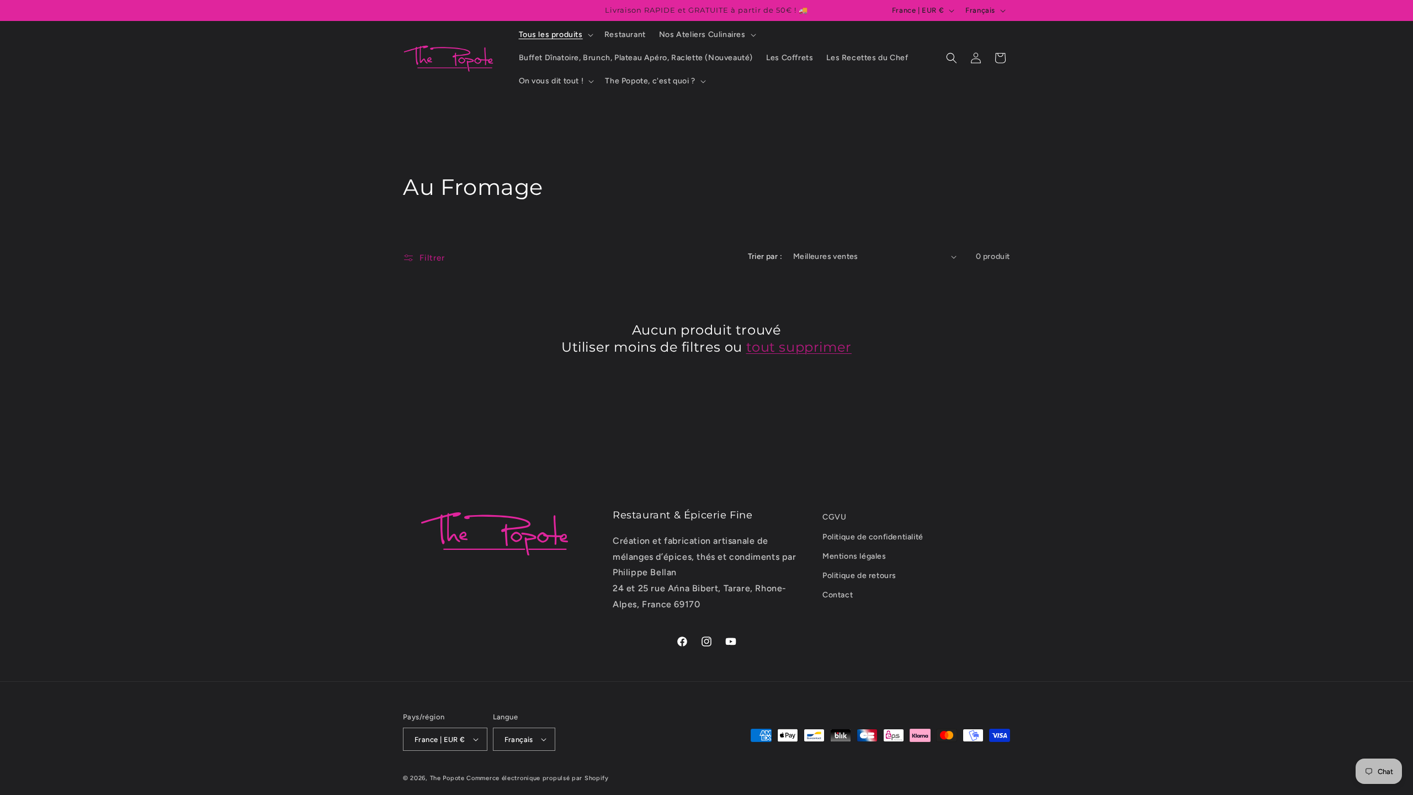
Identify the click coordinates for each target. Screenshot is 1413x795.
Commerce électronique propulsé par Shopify (537, 778)
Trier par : (765, 256)
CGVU (834, 517)
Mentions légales (854, 556)
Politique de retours (859, 575)
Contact (837, 595)
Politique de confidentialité (872, 537)
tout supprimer (799, 347)
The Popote (447, 778)
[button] (555, 34)
